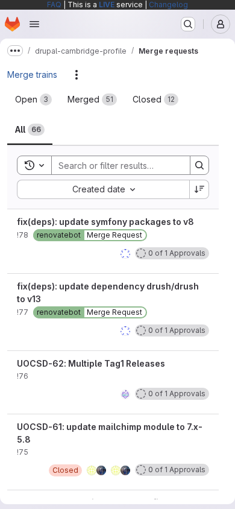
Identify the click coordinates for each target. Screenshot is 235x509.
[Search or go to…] (188, 24)
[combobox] (103, 189)
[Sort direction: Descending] (199, 189)
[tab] (33, 99)
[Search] (199, 165)
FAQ (54, 4)
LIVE (106, 4)
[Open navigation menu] (34, 24)
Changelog (168, 4)
